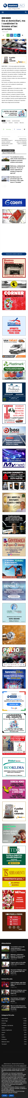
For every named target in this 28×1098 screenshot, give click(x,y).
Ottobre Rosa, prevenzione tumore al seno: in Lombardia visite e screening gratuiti (20, 142)
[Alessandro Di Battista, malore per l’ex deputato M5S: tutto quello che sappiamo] (5, 972)
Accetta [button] (4, 1095)
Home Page (8, 18)
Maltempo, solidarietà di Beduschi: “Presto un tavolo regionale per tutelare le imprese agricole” (17, 169)
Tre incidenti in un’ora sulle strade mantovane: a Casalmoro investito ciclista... (18, 948)
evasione (11, 122)
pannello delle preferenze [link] (7, 1090)
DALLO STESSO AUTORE (9, 152)
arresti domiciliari (16, 120)
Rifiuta (11, 1095)
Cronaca (8, 15)
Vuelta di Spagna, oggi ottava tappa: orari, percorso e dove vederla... (18, 984)
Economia (4, 180)
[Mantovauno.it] (14, 5)
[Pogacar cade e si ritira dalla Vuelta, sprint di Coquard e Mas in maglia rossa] (5, 964)
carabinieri (4, 122)
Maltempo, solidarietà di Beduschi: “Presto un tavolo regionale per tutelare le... (18, 956)
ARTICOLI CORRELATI (8, 150)
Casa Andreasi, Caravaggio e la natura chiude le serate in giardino (18, 999)
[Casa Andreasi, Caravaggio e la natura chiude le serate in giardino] (5, 1000)
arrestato (8, 120)
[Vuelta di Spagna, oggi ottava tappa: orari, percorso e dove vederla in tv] (5, 984)
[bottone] (14, 254)
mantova (16, 122)
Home (3, 15)
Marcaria (22, 122)
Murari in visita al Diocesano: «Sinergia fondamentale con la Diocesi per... (18, 1007)
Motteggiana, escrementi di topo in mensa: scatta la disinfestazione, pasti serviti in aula (7, 142)
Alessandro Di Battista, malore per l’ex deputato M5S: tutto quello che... (18, 971)
